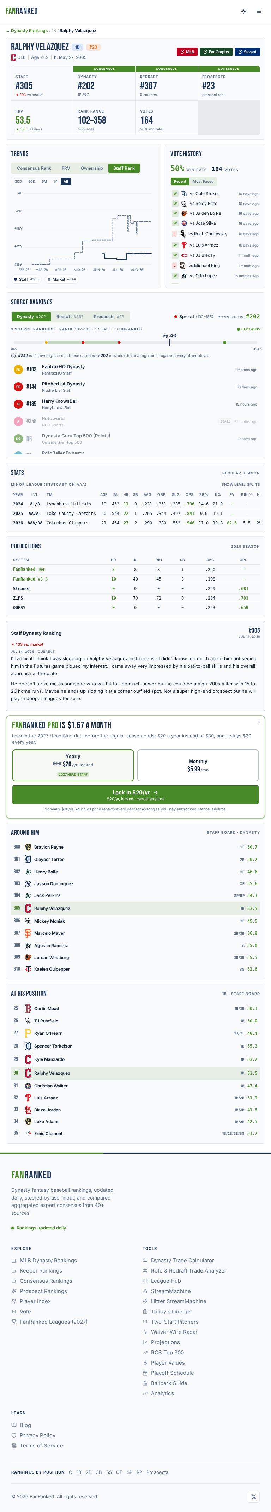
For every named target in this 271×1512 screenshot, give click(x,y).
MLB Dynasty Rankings (48, 1260)
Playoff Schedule (172, 1373)
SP (129, 1472)
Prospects (109, 316)
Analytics (162, 1393)
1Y (55, 181)
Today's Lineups (171, 1311)
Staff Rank (124, 168)
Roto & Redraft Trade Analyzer (189, 1270)
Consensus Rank (34, 168)
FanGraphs (219, 51)
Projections (165, 1342)
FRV (66, 168)
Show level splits (241, 484)
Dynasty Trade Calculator (182, 1260)
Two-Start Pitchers (175, 1321)
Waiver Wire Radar (174, 1332)
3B (99, 1472)
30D (18, 181)
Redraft (69, 316)
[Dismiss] (259, 722)
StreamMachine (171, 1291)
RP (139, 1472)
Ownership (92, 168)
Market (64, 279)
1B (79, 1472)
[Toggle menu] (259, 11)
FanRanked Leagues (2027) (54, 1321)
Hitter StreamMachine (178, 1301)
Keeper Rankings (41, 1270)
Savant (250, 51)
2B (89, 1472)
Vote (25, 1311)
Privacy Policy (37, 1435)
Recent (180, 181)
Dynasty (31, 316)
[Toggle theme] (243, 11)
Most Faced (203, 181)
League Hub (166, 1280)
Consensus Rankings (46, 1280)
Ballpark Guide (169, 1383)
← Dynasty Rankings (27, 30)
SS (109, 1472)
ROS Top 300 (167, 1352)
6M (44, 181)
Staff (28, 279)
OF (119, 1472)
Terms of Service (41, 1445)
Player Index (35, 1301)
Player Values (168, 1362)
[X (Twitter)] (254, 1497)
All (66, 181)
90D (31, 181)
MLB (190, 51)
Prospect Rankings (43, 1291)
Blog (25, 1425)
